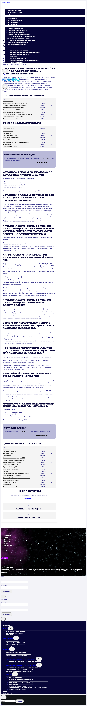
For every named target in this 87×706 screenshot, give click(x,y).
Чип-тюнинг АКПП (12, 24)
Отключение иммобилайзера (19, 50)
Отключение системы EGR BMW (12, 110)
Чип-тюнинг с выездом (9, 128)
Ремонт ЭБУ (13, 56)
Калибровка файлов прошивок (16, 44)
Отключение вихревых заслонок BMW (13, 112)
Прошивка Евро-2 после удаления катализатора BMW (18, 114)
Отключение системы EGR (15, 32)
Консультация (42, 162)
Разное (9, 674)
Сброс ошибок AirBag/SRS (10, 135)
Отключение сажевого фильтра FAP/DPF (22, 36)
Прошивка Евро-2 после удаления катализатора (16, 478)
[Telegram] (2, 558)
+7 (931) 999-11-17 (8, 74)
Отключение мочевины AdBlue (17, 30)
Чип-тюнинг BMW (8, 101)
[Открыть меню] (3, 90)
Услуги (7, 541)
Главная (9, 6)
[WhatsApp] (4, 558)
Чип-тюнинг (6, 449)
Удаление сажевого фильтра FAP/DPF (13, 460)
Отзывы (9, 14)
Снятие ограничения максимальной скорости (16, 142)
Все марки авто (12, 18)
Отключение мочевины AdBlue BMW (13, 116)
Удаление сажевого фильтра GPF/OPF (21, 665)
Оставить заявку (42, 435)
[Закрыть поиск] (4, 697)
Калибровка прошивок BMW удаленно (13, 107)
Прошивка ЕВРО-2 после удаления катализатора (25, 52)
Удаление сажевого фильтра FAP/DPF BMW (15, 105)
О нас (6, 537)
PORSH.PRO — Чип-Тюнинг (14, 10)
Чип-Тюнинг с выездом (14, 20)
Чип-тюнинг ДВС (12, 22)
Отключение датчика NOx (10, 146)
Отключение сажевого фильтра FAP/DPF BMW (16, 103)
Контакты (9, 66)
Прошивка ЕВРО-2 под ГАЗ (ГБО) (19, 54)
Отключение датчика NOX (18, 58)
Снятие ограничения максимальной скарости (24, 60)
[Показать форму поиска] (5, 71)
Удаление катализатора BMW (11, 119)
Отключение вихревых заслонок (17, 42)
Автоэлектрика (15, 48)
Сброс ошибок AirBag (16, 62)
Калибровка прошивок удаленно (12, 462)
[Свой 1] (7, 558)
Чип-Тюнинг (9, 539)
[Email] (5, 558)
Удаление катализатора (15, 28)
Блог (7, 64)
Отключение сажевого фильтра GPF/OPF (22, 40)
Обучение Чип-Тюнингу (14, 12)
